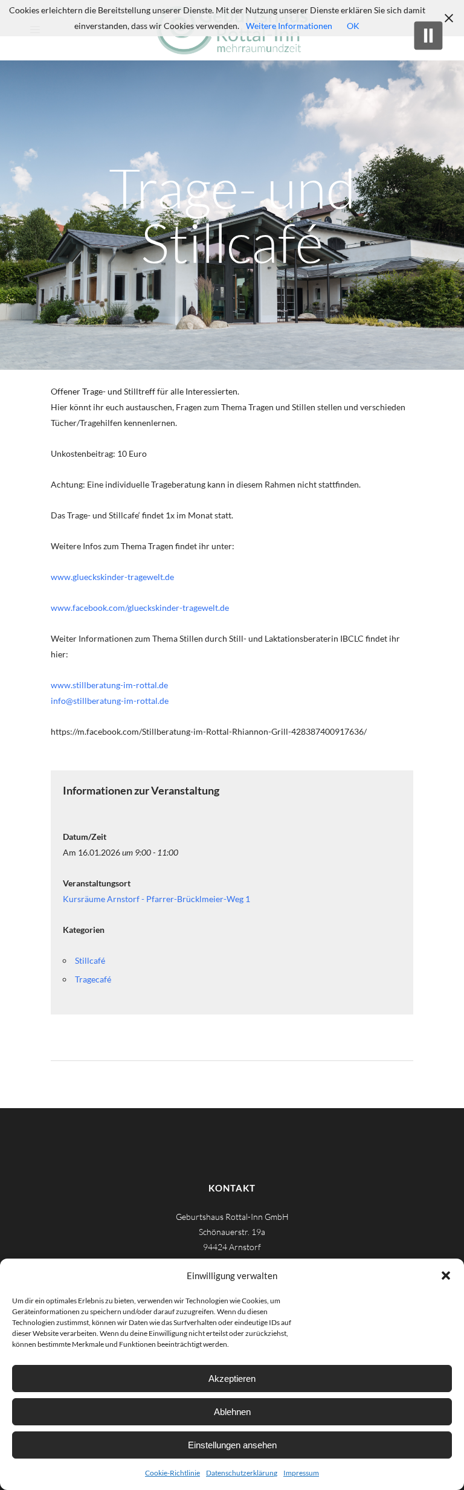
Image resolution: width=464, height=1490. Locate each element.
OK (353, 26)
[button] (446, 1275)
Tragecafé (93, 979)
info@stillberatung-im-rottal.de (110, 700)
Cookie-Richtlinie (172, 1472)
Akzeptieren (232, 1378)
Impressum (301, 1472)
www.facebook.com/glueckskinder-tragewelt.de (140, 607)
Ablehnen (232, 1412)
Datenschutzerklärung (241, 1472)
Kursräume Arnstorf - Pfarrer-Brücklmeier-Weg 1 (156, 899)
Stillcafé (90, 960)
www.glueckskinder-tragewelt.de (112, 577)
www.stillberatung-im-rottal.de (109, 685)
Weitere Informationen (289, 26)
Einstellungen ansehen (232, 1445)
